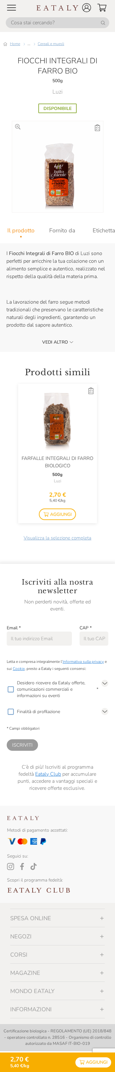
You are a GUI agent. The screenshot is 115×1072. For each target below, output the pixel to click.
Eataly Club (48, 774)
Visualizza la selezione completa (57, 538)
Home (15, 43)
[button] (86, 7)
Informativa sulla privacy (83, 661)
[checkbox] (10, 689)
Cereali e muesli (51, 43)
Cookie (19, 668)
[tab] (20, 230)
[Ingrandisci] (18, 127)
